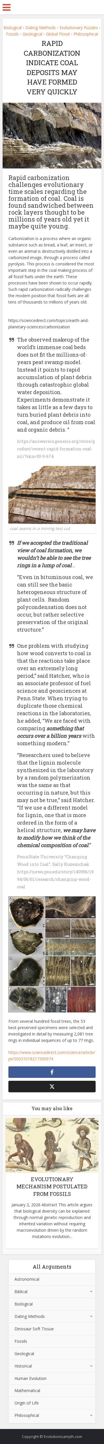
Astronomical (26, 1279)
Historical (23, 1366)
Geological (32, 34)
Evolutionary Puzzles (79, 27)
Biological (12, 27)
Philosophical (85, 34)
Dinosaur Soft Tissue (34, 1328)
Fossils (12, 34)
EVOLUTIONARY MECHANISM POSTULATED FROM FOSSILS (52, 1186)
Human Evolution (30, 1378)
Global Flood (58, 34)
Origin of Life (26, 1403)
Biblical (20, 1291)
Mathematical (27, 1390)
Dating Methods (40, 27)
